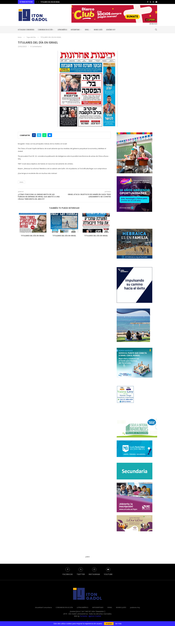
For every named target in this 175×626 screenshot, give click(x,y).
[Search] (156, 29)
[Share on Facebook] (34, 135)
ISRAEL (87, 29)
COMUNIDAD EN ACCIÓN (45, 29)
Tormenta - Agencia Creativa (90, 616)
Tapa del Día (31, 37)
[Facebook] (147, 2)
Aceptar (109, 623)
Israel (21, 182)
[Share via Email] (50, 135)
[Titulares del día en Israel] (32, 223)
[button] (36, 2)
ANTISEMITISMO (75, 29)
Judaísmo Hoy (110, 29)
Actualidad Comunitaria (26, 29)
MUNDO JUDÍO (98, 29)
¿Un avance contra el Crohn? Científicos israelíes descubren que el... (67, 2)
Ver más (118, 623)
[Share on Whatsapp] (44, 135)
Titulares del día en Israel (32, 235)
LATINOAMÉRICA (62, 29)
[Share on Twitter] (39, 135)
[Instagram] (153, 2)
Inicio (20, 37)
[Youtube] (156, 2)
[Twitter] (150, 2)
